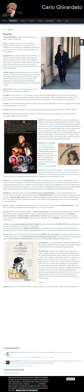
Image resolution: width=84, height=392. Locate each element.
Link (66, 21)
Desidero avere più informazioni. (27, 390)
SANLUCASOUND (43, 166)
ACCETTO (70, 379)
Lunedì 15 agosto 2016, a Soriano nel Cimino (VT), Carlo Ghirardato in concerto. (25, 357)
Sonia (12, 352)
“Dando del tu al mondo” (60, 172)
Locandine (49, 21)
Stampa (31, 21)
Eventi (23, 21)
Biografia (13, 21)
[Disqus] (42, 316)
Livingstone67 (14, 361)
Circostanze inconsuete (12, 373)
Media (59, 21)
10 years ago (50, 357)
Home (4, 21)
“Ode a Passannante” (26, 95)
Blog (40, 21)
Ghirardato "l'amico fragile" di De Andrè (15, 366)
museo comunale (54, 126)
